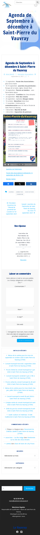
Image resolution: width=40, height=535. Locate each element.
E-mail (20, 317)
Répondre (23, 260)
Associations (29, 74)
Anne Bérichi (10, 74)
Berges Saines (11, 179)
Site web (20, 324)
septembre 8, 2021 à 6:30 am (23, 247)
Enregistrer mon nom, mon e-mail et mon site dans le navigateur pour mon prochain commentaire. (20, 334)
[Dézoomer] (19, 164)
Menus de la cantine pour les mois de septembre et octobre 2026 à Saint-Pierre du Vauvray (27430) (20, 357)
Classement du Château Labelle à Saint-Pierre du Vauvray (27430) (20, 431)
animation (19, 192)
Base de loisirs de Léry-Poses (24, 444)
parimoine (20, 194)
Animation (21, 74)
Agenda (11, 192)
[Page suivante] (8, 164)
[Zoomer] (22, 164)
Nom (20, 309)
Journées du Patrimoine (14, 169)
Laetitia (8, 444)
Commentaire (20, 286)
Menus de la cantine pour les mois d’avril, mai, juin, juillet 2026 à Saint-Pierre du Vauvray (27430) (20, 390)
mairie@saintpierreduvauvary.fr (18, 501)
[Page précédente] (5, 164)
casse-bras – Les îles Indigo (14, 437)
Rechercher (18, 485)
